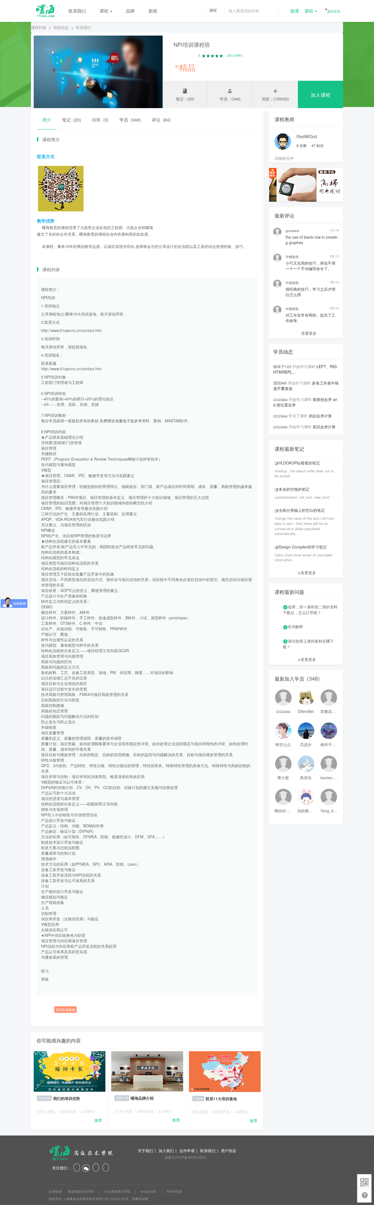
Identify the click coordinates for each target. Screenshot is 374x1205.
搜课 (294, 11)
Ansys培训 (149, 1191)
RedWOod (307, 136)
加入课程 (320, 94)
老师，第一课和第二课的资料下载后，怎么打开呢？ (310, 609)
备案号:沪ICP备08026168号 (185, 1157)
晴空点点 (283, 744)
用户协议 (228, 1150)
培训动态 (61, 27)
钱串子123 (282, 366)
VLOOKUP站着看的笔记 (299, 463)
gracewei (292, 230)
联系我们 (77, 11)
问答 (100, 120)
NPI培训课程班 (192, 44)
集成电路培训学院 (81, 1191)
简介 (46, 120)
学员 (130, 120)
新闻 (152, 11)
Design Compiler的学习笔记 (303, 547)
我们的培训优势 (66, 1098)
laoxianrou (328, 777)
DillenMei (306, 711)
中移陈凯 (292, 256)
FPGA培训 (174, 1191)
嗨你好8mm (283, 810)
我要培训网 (140, 1198)
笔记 (71, 120)
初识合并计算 (320, 415)
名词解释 (295, 626)
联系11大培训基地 (221, 1098)
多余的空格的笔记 (294, 489)
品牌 (130, 11)
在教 (302, 145)
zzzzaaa (280, 399)
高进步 (306, 744)
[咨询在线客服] (147, 1001)
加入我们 (166, 1150)
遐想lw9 (280, 383)
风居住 (306, 777)
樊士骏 (283, 777)
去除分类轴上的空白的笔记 (302, 510)
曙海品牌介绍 (142, 1098)
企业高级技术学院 (117, 1191)
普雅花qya (328, 711)
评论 (161, 120)
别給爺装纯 (305, 810)
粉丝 (318, 145)
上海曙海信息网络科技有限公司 (86, 1198)
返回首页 (333, 11)
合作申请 (187, 1150)
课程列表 (38, 27)
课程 (105, 11)
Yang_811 (328, 810)
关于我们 (145, 1150)
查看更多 (309, 333)
